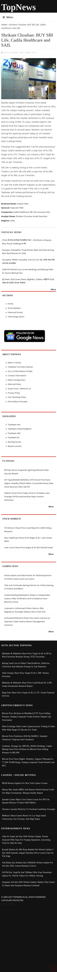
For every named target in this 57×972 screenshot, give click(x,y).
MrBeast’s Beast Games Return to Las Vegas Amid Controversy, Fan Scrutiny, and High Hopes (24, 817)
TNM (21, 207)
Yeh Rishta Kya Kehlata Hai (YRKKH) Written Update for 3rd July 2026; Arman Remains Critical (27, 864)
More (53, 289)
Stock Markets (14, 308)
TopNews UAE (14, 433)
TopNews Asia (14, 424)
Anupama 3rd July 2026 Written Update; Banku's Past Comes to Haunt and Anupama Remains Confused (28, 884)
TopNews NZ (13, 437)
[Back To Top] (53, 968)
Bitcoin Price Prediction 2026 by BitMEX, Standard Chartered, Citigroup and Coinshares (24, 738)
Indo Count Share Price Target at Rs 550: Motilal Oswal (28, 547)
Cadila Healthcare (21, 212)
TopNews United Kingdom (19, 428)
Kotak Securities (40, 216)
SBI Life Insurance (38, 212)
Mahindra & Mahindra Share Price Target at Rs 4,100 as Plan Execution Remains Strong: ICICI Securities (26, 655)
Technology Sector (16, 316)
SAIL (48, 212)
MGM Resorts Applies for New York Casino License (24, 783)
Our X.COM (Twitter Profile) (20, 371)
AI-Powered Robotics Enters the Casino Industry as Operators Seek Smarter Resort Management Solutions (27, 621)
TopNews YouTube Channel (20, 366)
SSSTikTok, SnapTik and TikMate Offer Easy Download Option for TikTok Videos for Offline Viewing (27, 874)
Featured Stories (15, 312)
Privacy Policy (14, 392)
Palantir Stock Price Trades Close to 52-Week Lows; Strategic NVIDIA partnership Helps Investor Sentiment (27, 496)
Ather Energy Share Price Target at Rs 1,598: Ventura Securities (25, 674)
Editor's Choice (14, 362)
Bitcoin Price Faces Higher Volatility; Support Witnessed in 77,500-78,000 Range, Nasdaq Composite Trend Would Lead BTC (28, 762)
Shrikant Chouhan (24, 216)
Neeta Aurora (11, 52)
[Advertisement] (28, 935)
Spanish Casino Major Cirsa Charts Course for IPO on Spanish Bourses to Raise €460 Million (25, 801)
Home (4, 24)
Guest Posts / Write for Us (19, 388)
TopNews (18, 7)
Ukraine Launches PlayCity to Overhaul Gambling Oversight (28, 809)
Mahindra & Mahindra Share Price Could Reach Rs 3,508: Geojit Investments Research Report (27, 684)
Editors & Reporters (16, 380)
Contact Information (17, 375)
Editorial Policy (14, 384)
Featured (14, 207)
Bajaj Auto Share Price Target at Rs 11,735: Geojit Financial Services (28, 694)
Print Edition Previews (18, 401)
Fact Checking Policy (17, 397)
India (12, 220)
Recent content (15, 446)
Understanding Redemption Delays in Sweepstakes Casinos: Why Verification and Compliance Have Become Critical (27, 598)
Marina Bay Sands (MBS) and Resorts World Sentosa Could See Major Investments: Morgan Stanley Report (28, 791)
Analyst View (22, 203)
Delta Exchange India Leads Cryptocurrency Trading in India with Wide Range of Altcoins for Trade (28, 728)
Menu (9, 17)
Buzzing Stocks (14, 441)
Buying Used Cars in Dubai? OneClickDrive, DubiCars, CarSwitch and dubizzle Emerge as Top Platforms (26, 665)
